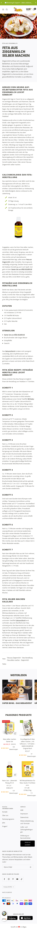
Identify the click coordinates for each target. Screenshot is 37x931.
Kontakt (4, 812)
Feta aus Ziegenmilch (9, 43)
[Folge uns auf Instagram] (9, 879)
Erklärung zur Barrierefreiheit (25, 837)
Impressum (24, 814)
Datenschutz (24, 817)
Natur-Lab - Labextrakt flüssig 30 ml (9, 782)
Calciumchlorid (10, 351)
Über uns (5, 815)
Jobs (3, 823)
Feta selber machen (13, 660)
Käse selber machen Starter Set (9, 740)
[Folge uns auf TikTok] (21, 879)
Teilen (4, 664)
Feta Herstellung (27, 658)
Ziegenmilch (25, 660)
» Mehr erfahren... (26, 3)
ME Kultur (31, 399)
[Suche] (7, 9)
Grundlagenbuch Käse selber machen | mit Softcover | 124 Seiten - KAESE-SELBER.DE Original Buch (27, 743)
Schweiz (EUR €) (8, 887)
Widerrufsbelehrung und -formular (26, 822)
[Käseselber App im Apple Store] (26, 918)
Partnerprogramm (8, 819)
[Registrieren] (30, 867)
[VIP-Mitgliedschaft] (27, 9)
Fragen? (4, 826)
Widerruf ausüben (27, 843)
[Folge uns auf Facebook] (4, 879)
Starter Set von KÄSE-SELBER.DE (21, 269)
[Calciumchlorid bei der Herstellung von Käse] (18, 227)
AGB (21, 810)
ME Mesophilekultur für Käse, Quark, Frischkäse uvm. (27, 783)
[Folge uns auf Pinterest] (13, 879)
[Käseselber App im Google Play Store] (11, 918)
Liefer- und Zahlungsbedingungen (26, 829)
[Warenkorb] (34, 9)
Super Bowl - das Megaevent (17, 703)
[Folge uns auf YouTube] (17, 879)
